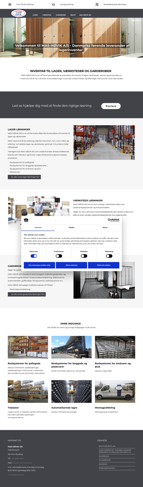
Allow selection (72, 265)
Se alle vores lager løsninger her (25, 177)
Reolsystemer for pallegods (22, 162)
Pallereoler (104, 456)
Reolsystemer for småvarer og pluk (25, 169)
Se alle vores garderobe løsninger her (27, 294)
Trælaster (13, 407)
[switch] (59, 256)
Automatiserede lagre (64, 407)
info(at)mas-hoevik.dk (22, 463)
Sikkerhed (103, 464)
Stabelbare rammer (107, 468)
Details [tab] (71, 228)
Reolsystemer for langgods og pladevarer (28, 165)
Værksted (46, 15)
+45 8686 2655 (17, 458)
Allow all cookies (103, 265)
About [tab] (105, 228)
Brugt (73, 15)
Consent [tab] (38, 228)
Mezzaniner (15, 172)
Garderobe (61, 15)
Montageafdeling (105, 407)
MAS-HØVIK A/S (85, 15)
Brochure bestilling (107, 446)
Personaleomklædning (20, 289)
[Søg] (134, 15)
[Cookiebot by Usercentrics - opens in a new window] (109, 220)
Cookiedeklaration (16, 475)
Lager (35, 15)
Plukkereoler (104, 460)
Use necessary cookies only (39, 265)
